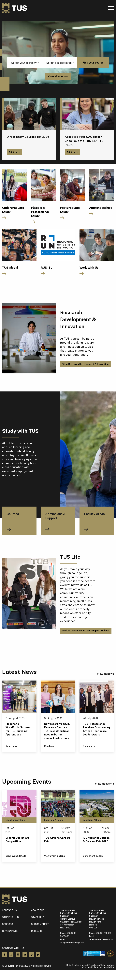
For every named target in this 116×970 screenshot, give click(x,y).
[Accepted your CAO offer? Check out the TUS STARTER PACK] (87, 114)
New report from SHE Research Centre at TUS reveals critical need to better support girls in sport (57, 731)
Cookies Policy (90, 967)
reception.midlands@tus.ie (72, 942)
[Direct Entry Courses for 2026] (29, 114)
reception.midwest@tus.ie (101, 939)
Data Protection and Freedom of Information (90, 965)
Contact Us (9, 910)
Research (37, 931)
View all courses (58, 76)
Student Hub (10, 917)
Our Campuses (40, 924)
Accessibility (107, 967)
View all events (104, 783)
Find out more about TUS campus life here (85, 630)
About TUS (37, 910)
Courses (7, 924)
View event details (16, 856)
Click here (14, 152)
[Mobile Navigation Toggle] (111, 9)
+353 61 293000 (103, 933)
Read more (12, 746)
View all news (105, 673)
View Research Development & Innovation (85, 364)
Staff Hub (37, 917)
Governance (10, 931)
